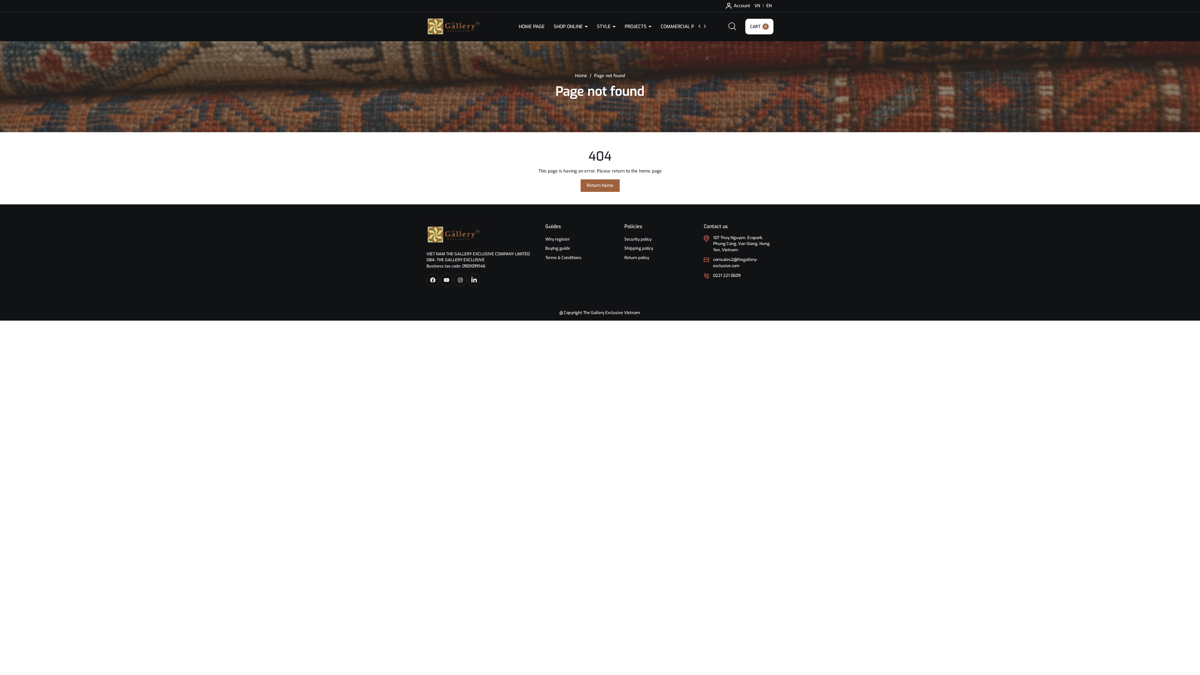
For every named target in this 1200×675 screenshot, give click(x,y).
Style (604, 26)
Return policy (636, 257)
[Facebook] (433, 280)
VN (757, 6)
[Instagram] (460, 280)
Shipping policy (638, 248)
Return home (600, 185)
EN (769, 6)
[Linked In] (474, 280)
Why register (557, 239)
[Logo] (454, 234)
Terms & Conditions (563, 257)
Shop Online (569, 26)
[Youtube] (446, 280)
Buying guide (557, 248)
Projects (636, 26)
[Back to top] (1190, 635)
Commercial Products (688, 26)
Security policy (638, 239)
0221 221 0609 (727, 275)
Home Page (532, 26)
